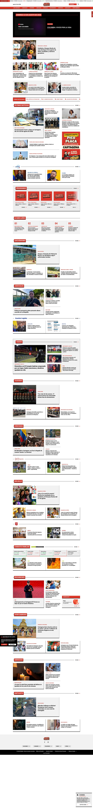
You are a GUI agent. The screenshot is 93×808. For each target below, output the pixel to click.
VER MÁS (23, 207)
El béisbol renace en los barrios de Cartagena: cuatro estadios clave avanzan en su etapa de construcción (53, 442)
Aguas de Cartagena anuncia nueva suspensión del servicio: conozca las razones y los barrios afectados (53, 686)
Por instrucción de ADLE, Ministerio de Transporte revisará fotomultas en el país (69, 533)
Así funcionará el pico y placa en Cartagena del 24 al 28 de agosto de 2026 (28, 130)
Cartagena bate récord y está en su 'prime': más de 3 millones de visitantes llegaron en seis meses (47, 629)
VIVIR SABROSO (76, 7)
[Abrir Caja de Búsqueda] (78, 4)
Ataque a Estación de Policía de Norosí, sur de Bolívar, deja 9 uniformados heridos (47, 255)
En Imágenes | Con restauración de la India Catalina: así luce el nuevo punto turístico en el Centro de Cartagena (42, 156)
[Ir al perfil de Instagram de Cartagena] (48, 742)
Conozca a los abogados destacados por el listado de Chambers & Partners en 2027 (69, 327)
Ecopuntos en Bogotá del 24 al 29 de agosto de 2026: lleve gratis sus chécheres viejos (73, 229)
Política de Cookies (83, 802)
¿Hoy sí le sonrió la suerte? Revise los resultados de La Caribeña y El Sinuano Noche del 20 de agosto (69, 514)
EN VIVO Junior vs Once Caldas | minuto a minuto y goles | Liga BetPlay (34, 468)
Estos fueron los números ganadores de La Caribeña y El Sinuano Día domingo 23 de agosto (51, 75)
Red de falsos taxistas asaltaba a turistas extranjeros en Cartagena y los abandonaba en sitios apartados (51, 135)
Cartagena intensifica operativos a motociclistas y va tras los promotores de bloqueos (35, 413)
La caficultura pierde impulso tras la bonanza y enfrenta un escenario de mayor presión (35, 564)
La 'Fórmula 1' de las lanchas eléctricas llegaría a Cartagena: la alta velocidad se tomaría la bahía (35, 273)
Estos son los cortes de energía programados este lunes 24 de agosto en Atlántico (46, 229)
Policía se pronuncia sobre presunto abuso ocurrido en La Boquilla (27, 311)
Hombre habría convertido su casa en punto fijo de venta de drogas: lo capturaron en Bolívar (69, 89)
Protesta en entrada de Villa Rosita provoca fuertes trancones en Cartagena (70, 73)
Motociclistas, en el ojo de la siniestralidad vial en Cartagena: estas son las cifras (68, 413)
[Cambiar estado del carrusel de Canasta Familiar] (9, 1)
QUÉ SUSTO (67, 7)
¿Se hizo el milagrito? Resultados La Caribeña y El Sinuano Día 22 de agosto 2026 (51, 112)
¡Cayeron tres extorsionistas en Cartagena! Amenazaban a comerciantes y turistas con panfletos (36, 75)
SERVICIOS (60, 7)
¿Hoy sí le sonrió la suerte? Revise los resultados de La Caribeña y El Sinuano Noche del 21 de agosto (47, 496)
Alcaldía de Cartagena (72, 99)
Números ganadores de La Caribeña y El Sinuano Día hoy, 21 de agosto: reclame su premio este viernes (35, 514)
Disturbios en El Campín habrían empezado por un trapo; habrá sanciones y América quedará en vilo (30, 368)
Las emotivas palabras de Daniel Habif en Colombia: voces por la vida (68, 176)
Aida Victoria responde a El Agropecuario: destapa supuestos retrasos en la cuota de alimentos (70, 359)
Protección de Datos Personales (60, 751)
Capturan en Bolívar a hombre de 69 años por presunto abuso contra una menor (53, 302)
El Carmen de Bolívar (48, 99)
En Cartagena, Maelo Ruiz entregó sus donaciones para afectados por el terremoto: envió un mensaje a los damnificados (52, 594)
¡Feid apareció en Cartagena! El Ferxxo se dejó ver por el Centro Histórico (27, 602)
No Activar (12, 644)
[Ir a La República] (16, 524)
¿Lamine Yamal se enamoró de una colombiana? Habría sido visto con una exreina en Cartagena (53, 605)
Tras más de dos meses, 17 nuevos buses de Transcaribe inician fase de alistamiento (46, 395)
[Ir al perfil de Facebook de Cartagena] (44, 742)
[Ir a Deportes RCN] (19, 459)
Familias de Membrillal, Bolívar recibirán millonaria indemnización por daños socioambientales (69, 273)
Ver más (76, 105)
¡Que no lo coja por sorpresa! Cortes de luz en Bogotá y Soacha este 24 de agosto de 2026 (33, 229)
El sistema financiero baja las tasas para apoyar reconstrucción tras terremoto (35, 533)
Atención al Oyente (49, 751)
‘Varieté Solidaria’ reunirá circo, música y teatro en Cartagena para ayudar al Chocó (41, 145)
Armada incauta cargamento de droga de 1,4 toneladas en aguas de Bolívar (53, 313)
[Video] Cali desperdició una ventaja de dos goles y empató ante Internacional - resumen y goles (69, 468)
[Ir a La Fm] (17, 166)
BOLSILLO (45, 7)
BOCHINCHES (53, 7)
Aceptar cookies (83, 804)
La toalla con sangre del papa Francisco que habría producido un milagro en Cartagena (69, 726)
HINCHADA (38, 7)
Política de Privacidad (40, 751)
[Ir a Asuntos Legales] (21, 318)
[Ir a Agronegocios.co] (37, 546)
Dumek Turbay (59, 99)
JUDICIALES (24, 7)
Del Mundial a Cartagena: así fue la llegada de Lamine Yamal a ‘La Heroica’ (28, 451)
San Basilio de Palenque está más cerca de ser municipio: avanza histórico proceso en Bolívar (35, 647)
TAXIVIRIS (32, 7)
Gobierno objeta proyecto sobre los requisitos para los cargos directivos (34, 327)
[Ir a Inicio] (46, 4)
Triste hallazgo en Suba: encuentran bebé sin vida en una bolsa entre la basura (19, 229)
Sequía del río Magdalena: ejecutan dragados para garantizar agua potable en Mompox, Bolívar (69, 66)
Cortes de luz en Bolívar (33, 99)
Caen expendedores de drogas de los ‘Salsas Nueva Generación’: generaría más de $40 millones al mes (19, 75)
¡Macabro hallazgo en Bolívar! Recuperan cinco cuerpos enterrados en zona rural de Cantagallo (47, 708)
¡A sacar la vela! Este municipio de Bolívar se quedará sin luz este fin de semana (28, 685)
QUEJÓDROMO (16, 7)
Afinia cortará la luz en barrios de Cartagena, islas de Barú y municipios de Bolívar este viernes (53, 676)
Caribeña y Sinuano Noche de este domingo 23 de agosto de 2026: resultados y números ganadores (47, 50)
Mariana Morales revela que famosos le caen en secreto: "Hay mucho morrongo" (69, 369)
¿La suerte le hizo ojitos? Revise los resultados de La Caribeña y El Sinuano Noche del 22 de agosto (36, 89)
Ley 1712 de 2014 (46, 753)
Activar (4, 644)
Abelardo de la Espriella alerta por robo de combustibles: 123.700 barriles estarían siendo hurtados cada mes (35, 176)
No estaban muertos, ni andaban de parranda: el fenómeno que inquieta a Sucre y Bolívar (35, 726)
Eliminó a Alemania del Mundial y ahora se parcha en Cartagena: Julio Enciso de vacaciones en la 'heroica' (53, 452)
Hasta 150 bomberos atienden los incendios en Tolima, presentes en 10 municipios (69, 564)
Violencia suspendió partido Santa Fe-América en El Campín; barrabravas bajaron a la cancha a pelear (70, 349)
